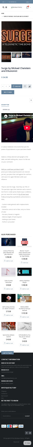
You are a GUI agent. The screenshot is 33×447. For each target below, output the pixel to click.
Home (2, 13)
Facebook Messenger (7, 372)
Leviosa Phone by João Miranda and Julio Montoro (8, 252)
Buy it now (8, 92)
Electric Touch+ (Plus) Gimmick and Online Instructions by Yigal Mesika (24, 253)
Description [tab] (5, 105)
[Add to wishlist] (25, 86)
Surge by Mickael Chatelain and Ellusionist (16, 69)
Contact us (4, 393)
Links (27, 2)
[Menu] (6, 7)
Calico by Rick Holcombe (8, 281)
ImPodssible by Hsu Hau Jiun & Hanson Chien (24, 336)
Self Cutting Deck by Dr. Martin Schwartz (8, 307)
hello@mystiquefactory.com (9, 378)
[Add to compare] (29, 86)
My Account (4, 396)
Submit (27, 416)
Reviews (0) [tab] (6, 109)
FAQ (2, 398)
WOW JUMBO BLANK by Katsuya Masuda (24, 308)
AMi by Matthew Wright (25, 281)
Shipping (3, 391)
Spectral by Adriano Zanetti (8, 336)
